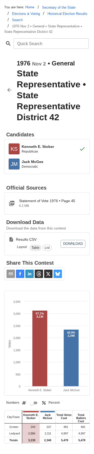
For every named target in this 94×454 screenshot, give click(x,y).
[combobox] (50, 43)
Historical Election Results (67, 14)
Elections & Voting (26, 14)
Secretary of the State (58, 7)
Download (73, 244)
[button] (36, 248)
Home (29, 7)
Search (17, 20)
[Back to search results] (9, 90)
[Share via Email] (11, 274)
